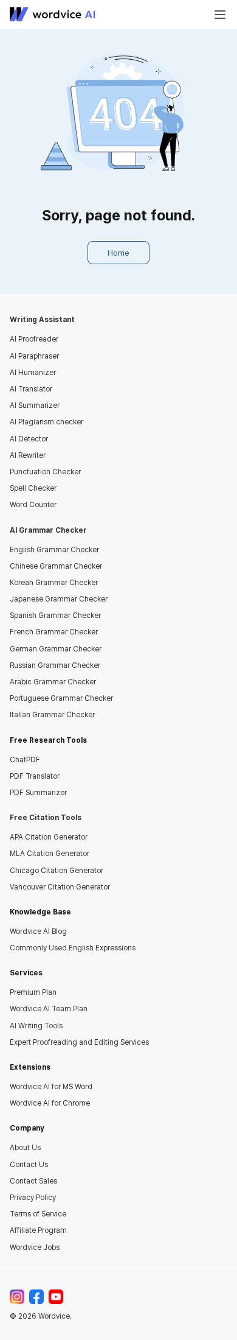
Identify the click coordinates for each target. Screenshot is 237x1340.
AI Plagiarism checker (46, 422)
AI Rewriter (28, 455)
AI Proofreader (34, 339)
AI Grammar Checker (48, 530)
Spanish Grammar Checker (55, 615)
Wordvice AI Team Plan (49, 1009)
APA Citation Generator (49, 837)
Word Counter (33, 504)
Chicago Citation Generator (56, 870)
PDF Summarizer (38, 792)
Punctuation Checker (45, 472)
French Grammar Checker (54, 632)
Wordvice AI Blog (38, 931)
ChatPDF (25, 760)
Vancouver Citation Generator (60, 887)
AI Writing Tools (36, 1026)
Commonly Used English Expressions (73, 948)
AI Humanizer (33, 372)
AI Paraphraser (34, 356)
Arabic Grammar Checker (53, 682)
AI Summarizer (35, 405)
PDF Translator (35, 776)
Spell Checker (33, 488)
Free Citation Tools (45, 817)
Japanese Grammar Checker (59, 599)
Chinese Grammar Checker (56, 566)
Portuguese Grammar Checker (61, 698)
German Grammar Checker (55, 649)
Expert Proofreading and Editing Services (79, 1042)
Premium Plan (33, 992)
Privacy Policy (33, 1197)
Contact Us (29, 1164)
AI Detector (29, 439)
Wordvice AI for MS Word (51, 1086)
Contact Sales (33, 1181)
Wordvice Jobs (35, 1247)
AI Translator (31, 389)
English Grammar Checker (54, 549)
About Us (25, 1147)
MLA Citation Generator (49, 853)
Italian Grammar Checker (52, 714)
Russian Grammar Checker (55, 665)
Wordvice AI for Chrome (50, 1103)
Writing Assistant (42, 319)
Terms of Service (38, 1214)
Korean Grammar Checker (54, 582)
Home (118, 253)
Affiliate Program (38, 1230)
